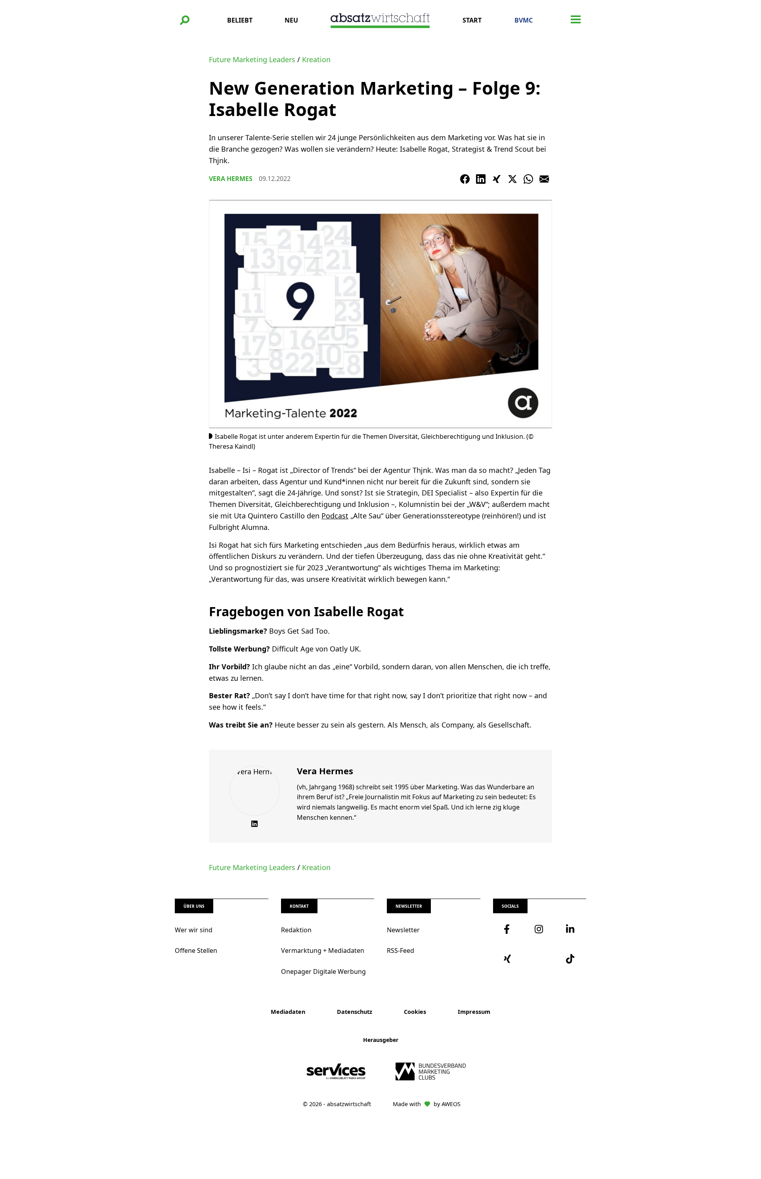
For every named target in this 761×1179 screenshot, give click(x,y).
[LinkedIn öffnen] (254, 824)
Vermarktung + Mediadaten (322, 950)
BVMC (523, 20)
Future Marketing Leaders (252, 59)
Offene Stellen (196, 950)
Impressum (474, 1011)
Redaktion (296, 930)
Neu (291, 20)
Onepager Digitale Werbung (323, 971)
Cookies (415, 1011)
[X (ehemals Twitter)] (512, 179)
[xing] (508, 959)
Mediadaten (288, 1011)
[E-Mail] (544, 179)
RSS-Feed (400, 950)
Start (472, 20)
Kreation (316, 59)
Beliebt (239, 20)
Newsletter (403, 930)
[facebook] (508, 929)
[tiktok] (570, 959)
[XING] (497, 179)
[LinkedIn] (481, 179)
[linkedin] (570, 929)
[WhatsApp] (528, 179)
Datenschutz (354, 1011)
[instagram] (539, 929)
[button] (184, 20)
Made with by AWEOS (427, 1104)
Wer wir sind (193, 930)
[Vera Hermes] (254, 791)
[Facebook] (465, 179)
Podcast (334, 515)
